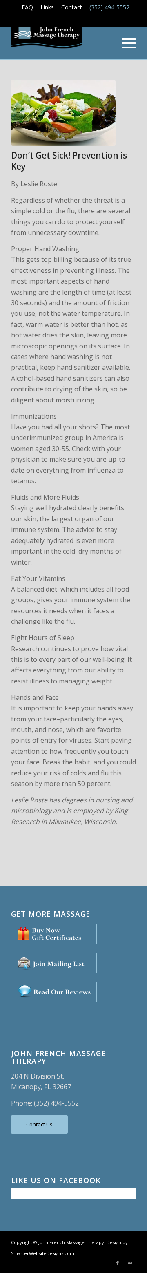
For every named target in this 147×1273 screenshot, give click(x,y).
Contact (71, 7)
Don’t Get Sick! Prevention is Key (69, 161)
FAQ (27, 7)
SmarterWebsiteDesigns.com (42, 1253)
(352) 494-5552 (109, 7)
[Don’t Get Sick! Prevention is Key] (63, 113)
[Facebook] (117, 1263)
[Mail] (130, 1263)
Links (47, 7)
